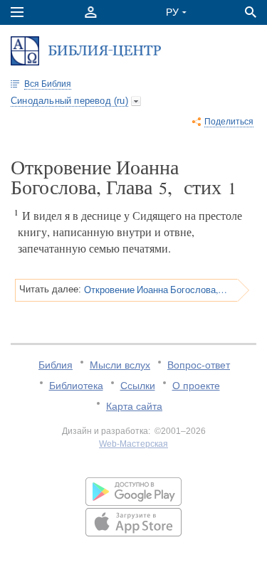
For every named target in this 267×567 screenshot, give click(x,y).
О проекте (196, 385)
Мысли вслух (120, 365)
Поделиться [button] (228, 122)
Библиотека (76, 385)
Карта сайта (134, 406)
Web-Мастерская (133, 444)
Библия (55, 365)
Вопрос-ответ (198, 365)
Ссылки (137, 385)
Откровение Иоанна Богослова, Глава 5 (156, 289)
